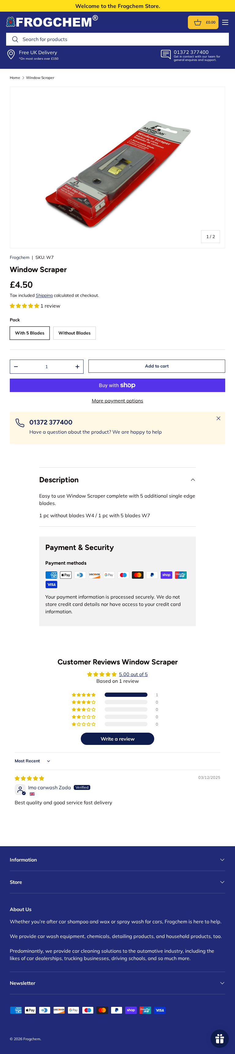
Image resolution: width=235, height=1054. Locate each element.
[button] (197, 22)
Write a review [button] (118, 739)
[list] (117, 167)
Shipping (44, 295)
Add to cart (157, 366)
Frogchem (19, 257)
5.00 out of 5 (133, 674)
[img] (29, 778)
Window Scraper (40, 78)
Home (15, 78)
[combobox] (117, 39)
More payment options (117, 401)
